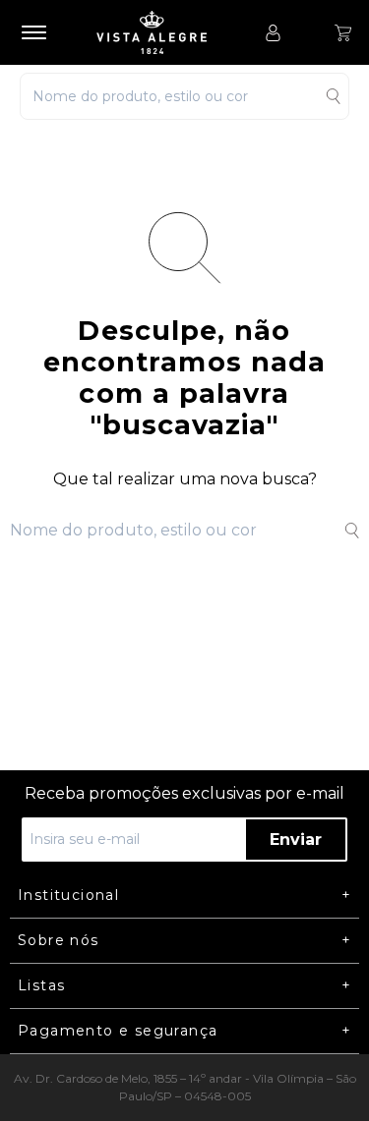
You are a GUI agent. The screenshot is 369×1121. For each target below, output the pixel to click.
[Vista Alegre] (161, 32)
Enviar (296, 839)
